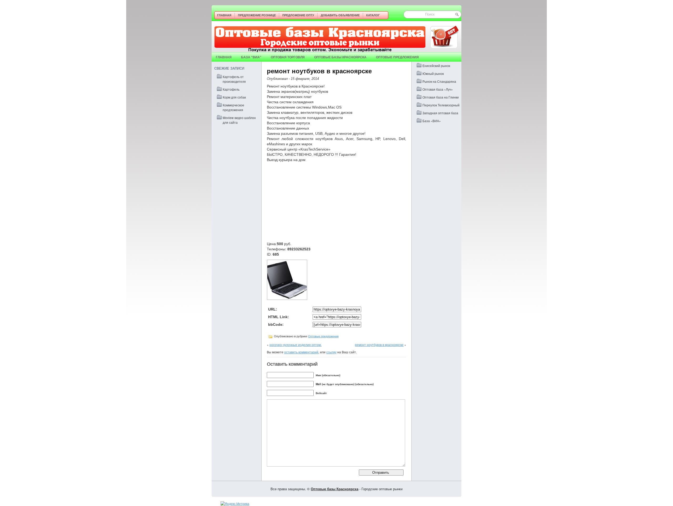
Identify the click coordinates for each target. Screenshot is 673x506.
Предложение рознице (257, 15)
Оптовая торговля (288, 57)
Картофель (231, 89)
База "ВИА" (251, 57)
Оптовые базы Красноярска (340, 57)
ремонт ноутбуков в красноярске (379, 344)
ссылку (331, 352)
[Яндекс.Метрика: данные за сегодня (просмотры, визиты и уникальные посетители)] (235, 503)
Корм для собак (234, 97)
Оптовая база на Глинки (440, 97)
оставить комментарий (301, 352)
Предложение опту (298, 15)
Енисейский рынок (436, 65)
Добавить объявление (340, 15)
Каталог (373, 15)
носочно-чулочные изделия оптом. (295, 344)
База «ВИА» (431, 120)
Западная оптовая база (440, 113)
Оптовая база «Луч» (437, 89)
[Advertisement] (336, 202)
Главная (224, 15)
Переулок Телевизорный (441, 105)
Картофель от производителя (234, 79)
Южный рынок (433, 73)
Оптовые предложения (397, 57)
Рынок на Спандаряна (439, 81)
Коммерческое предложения (233, 107)
